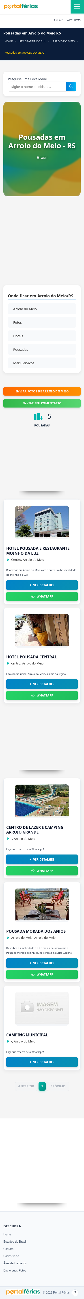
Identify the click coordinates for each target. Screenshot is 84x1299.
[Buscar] (71, 86)
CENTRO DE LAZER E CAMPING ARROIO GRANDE (34, 830)
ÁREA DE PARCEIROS (67, 20)
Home (7, 1234)
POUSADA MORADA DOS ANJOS (36, 931)
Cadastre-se (11, 1256)
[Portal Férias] (20, 8)
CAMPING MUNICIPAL (27, 1035)
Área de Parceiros (15, 1263)
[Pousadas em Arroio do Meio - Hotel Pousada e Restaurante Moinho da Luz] (42, 536)
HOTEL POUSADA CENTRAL (31, 657)
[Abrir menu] (77, 7)
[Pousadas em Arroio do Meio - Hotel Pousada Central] (42, 645)
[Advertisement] (42, 243)
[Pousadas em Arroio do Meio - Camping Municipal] (42, 1023)
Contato (8, 1249)
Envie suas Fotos (14, 1270)
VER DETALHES (43, 585)
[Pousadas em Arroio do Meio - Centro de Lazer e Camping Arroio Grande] (42, 815)
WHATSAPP (45, 596)
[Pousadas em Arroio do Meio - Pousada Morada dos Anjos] (42, 919)
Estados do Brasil (14, 1241)
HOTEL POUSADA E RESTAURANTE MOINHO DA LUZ (38, 551)
